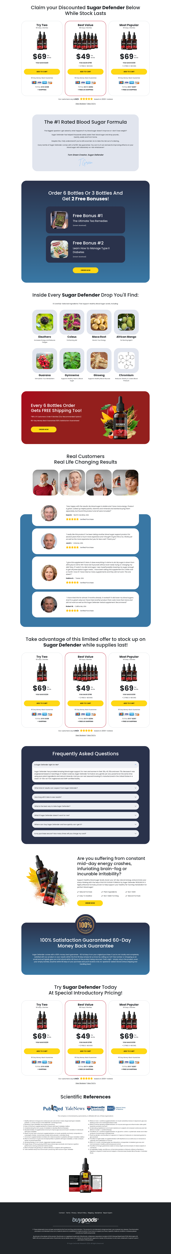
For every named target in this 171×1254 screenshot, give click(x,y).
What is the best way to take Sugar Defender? (52, 806)
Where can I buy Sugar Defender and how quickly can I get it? (58, 824)
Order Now (85, 270)
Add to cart (42, 71)
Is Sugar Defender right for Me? (46, 765)
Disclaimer (98, 1213)
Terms (68, 1213)
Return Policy (82, 1213)
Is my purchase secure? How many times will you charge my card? (60, 833)
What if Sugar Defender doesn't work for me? (52, 815)
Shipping (91, 1213)
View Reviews (81, 104)
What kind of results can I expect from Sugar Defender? (56, 788)
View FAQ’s (91, 104)
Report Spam (107, 1213)
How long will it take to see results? (47, 797)
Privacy (74, 1213)
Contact (62, 1213)
